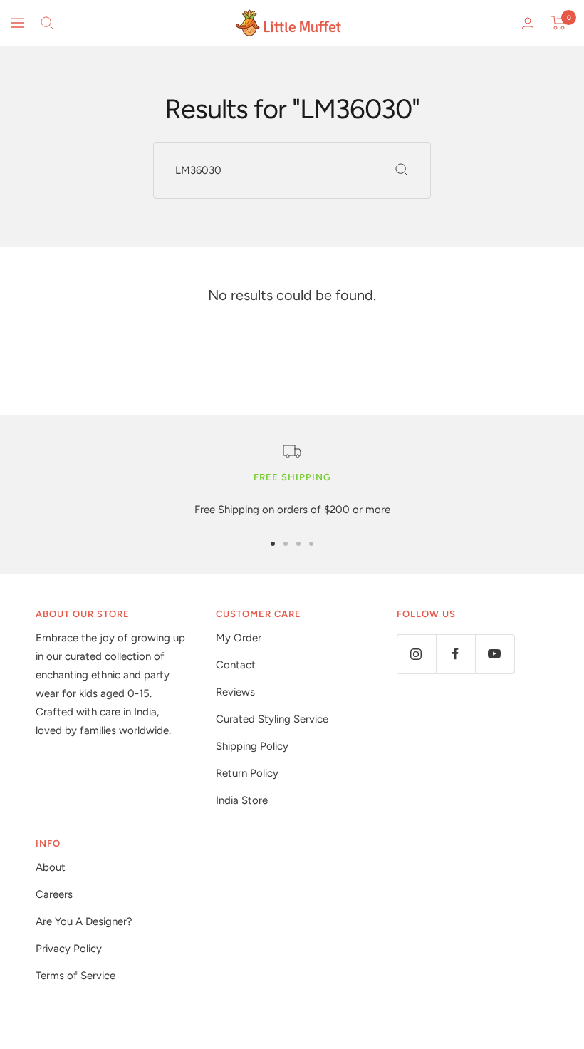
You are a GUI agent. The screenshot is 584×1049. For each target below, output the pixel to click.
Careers (54, 894)
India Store (242, 800)
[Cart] (558, 23)
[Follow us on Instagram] (416, 653)
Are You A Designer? (84, 921)
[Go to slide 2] (285, 544)
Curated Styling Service (272, 719)
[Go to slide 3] (298, 544)
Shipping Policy (252, 746)
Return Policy (247, 773)
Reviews (235, 692)
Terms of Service (75, 975)
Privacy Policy (69, 948)
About (51, 867)
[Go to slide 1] (273, 544)
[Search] (47, 22)
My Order (238, 637)
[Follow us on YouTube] (494, 653)
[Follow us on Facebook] (455, 653)
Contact (236, 664)
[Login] (527, 23)
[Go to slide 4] (311, 544)
